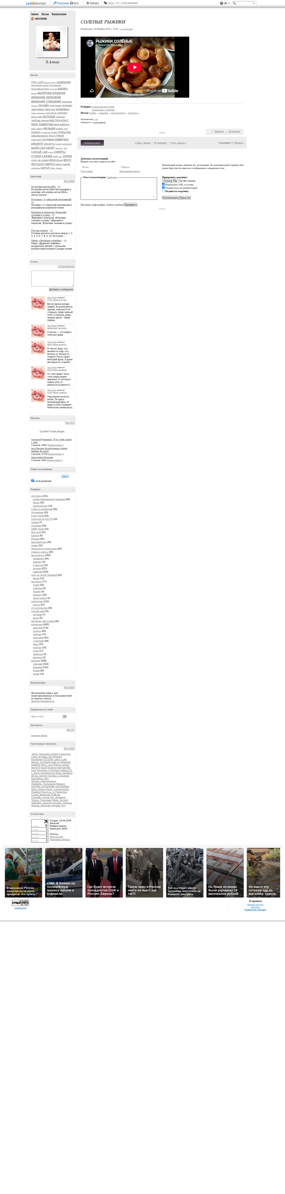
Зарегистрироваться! (42, 701)
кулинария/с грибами (103, 109)
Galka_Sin (46, 757)
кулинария (37, 624)
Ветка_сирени (39, 775)
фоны (59, 160)
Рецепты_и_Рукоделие (54, 792)
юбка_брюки (56, 168)
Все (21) (70, 422)
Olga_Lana (47, 765)
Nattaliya (36, 765)
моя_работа (37, 128)
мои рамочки (42, 124)
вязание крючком (46, 97)
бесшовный (55, 85)
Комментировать (92, 143)
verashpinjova (47, 773)
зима (33, 113)
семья (34, 545)
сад (42, 148)
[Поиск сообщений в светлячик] (65, 476)
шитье (45, 167)
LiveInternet (36, 4)
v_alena (35, 773)
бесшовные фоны (40, 85)
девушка (67, 101)
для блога (36, 496)
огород (35, 132)
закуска (50, 109)
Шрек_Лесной (60, 800)
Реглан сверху (39, 230)
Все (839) (69, 687)
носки (36, 674)
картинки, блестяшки (42, 621)
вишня (34, 93)
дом (52, 105)
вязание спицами (46, 101)
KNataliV (57, 757)
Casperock (65, 754)
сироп (51, 152)
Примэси (36, 792)
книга (34, 116)
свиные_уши (61, 148)
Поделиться (234, 131)
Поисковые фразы (60, 839)
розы (58, 144)
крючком (37, 667)
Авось (111, 3)
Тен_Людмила (58, 797)
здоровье (62, 109)
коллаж (49, 116)
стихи (36, 156)
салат (50, 148)
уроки (67, 156)
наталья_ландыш (62, 803)
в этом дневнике (43, 481)
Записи (34, 14)
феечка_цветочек (41, 805)
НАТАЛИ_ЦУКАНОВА (43, 786)
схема (47, 156)
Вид (227, 3)
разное (35, 535)
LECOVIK (48, 759)
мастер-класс (59, 120)
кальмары (41, 113)
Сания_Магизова (40, 794)
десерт (34, 106)
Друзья (45, 14)
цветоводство (38, 542)
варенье (37, 657)
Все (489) (69, 181)
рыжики (103, 112)
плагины (37, 588)
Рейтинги (94, 3)
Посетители (56, 837)
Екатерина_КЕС (40, 778)
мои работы (37, 555)
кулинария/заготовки (103, 106)
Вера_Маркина (64, 773)
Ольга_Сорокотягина (57, 789)
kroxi (33, 770)
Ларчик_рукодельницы (43, 781)
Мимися (60, 784)
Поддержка (221, 3)
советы (60, 152)
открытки (38, 565)
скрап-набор (40, 598)
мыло (36, 618)
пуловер (48, 139)
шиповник (35, 168)
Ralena (57, 765)
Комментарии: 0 (56, 445)
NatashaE (65, 762)
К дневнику (160, 142)
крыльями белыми (42, 457)
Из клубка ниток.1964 (43, 186)
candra (65, 765)
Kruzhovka (36, 759)
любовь (36, 120)
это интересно (39, 608)
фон (52, 160)
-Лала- (34, 754)
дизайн (43, 105)
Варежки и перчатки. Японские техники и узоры (48, 213)
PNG (34, 82)
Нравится (219, 131)
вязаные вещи (39, 735)
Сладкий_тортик (40, 797)
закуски (37, 634)
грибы (92, 112)
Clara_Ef (36, 757)
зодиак (35, 522)
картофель (51, 113)
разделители (40, 506)
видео (63, 88)
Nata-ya (55, 762)
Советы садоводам (41, 509)
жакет (58, 105)
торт (60, 156)
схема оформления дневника (49, 499)
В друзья (54, 62)
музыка (49, 128)
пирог (60, 135)
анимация (63, 82)
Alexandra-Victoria (49, 754)
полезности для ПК (42, 519)
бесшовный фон (40, 89)
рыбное (37, 647)
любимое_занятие (41, 803)
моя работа (61, 124)
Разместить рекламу (255, 910)
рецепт (37, 143)
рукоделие (66, 144)
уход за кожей (40, 160)
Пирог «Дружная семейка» (46, 240)
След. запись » (178, 142)
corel (40, 82)
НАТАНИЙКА (62, 786)
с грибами (38, 641)
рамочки (37, 571)
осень (54, 132)
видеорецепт (118, 112)
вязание (59, 93)
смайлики (112, 177)
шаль (58, 164)
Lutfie (64, 759)
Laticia (57, 759)
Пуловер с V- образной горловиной (51, 199)
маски (36, 578)
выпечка (45, 93)
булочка (53, 89)
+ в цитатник (126, 28)
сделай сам (39, 151)
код (40, 116)
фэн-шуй (36, 532)
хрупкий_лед (58, 805)
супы (35, 651)
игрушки (37, 614)
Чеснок (47, 82)
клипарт (62, 112)
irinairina (52, 767)
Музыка (35, 539)
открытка (64, 132)
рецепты (49, 143)
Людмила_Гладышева (43, 784)
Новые (239, 142)
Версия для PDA (255, 905)
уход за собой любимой (44, 575)
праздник (36, 139)
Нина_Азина (38, 789)
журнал (67, 105)
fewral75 (35, 767)
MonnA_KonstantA (41, 762)
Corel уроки (37, 515)
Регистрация (63, 3)
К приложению (66, 266)
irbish (44, 767)
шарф (66, 164)
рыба (35, 148)
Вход (76, 3)
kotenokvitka (63, 767)
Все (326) (69, 748)
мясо (35, 644)
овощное (38, 654)
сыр (55, 156)
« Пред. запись (143, 142)
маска (45, 120)
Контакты (255, 907)
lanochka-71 (43, 770)
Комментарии (59, 14)
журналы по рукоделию (44, 548)
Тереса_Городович (41, 800)
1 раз (96, 119)
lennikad (55, 770)
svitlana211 (66, 770)
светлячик (32, 18)
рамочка (61, 139)
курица (60, 116)
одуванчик (45, 132)
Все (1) (70, 730)
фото (67, 160)
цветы (50, 164)
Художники (37, 512)
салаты (37, 631)
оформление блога (43, 135)
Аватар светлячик (51, 41)
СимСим (55, 794)
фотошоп (38, 164)
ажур (53, 82)
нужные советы (39, 552)
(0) (59, 186)
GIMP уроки (37, 529)
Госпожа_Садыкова (58, 775)
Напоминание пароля (129, 171)
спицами (37, 664)
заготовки (37, 109)
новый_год (62, 128)
